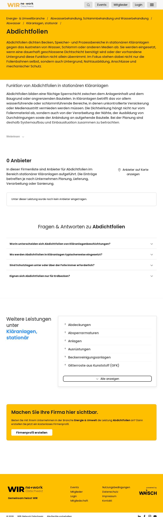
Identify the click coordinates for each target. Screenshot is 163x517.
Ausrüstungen (79, 349)
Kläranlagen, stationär (21, 334)
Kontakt (107, 501)
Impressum (109, 496)
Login (138, 5)
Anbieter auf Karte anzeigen (135, 172)
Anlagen (75, 341)
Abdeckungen (79, 325)
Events (101, 5)
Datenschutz (110, 492)
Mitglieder (121, 5)
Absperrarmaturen (83, 333)
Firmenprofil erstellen (31, 433)
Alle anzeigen (109, 379)
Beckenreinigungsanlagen (89, 357)
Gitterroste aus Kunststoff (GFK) (93, 365)
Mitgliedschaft (79, 501)
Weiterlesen (13, 136)
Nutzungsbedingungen (116, 487)
